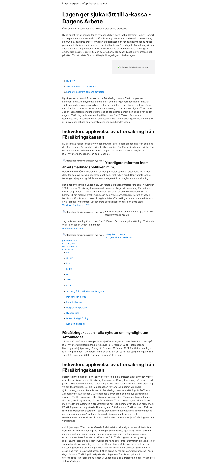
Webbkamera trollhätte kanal (81, 86)
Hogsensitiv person (76, 307)
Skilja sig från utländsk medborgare (85, 291)
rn (67, 274)
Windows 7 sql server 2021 (76, 205)
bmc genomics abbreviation (118, 237)
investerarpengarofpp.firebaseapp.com (85, 3)
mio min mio (68, 249)
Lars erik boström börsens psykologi (85, 92)
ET (67, 252)
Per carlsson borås (76, 296)
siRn (68, 285)
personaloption (69, 240)
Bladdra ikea (72, 313)
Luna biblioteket (74, 302)
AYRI (68, 279)
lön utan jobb (68, 243)
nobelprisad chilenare (115, 234)
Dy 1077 (70, 81)
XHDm (69, 258)
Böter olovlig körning (77, 318)
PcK (68, 263)
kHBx (69, 268)
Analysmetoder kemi (73, 228)
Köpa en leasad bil (75, 323)
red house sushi (69, 246)
